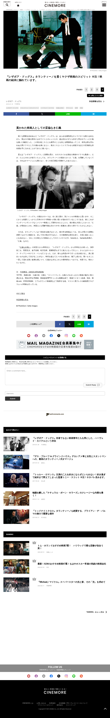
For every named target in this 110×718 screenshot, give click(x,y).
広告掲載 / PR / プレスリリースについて (73, 703)
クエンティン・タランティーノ (30, 108)
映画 (21, 9)
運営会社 (60, 705)
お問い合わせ (41, 703)
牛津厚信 (17, 104)
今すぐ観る (20, 293)
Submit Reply (91, 385)
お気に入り (18, 4)
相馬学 (43, 499)
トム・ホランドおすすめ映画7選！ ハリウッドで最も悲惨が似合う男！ (70, 547)
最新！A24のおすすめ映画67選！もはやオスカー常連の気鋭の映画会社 (72, 563)
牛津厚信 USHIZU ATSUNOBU (32, 272)
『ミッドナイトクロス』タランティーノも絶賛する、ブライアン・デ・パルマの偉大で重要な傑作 (68, 512)
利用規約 (8, 362)
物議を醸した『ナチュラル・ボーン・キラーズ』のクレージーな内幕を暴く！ (67, 494)
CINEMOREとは (27, 703)
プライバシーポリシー (45, 705)
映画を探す (7, 3)
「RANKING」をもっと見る (94, 612)
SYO (47, 567)
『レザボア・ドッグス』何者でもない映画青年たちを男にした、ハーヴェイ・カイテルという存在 (67, 439)
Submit (12, 399)
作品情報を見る (95, 101)
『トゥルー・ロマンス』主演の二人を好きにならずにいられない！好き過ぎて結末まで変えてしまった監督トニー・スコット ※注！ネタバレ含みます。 (69, 476)
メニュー (104, 3)
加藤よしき (49, 552)
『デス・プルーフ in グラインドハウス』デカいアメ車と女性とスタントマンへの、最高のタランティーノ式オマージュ (69, 457)
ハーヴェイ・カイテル (47, 108)
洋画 (81, 108)
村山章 (43, 481)
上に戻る (105, 709)
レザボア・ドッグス (30, 9)
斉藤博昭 (49, 585)
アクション (69, 108)
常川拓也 (43, 517)
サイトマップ (71, 705)
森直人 (43, 463)
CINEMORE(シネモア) (12, 9)
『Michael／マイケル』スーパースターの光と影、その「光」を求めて (71, 582)
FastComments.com (56, 414)
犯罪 (76, 108)
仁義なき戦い (60, 108)
